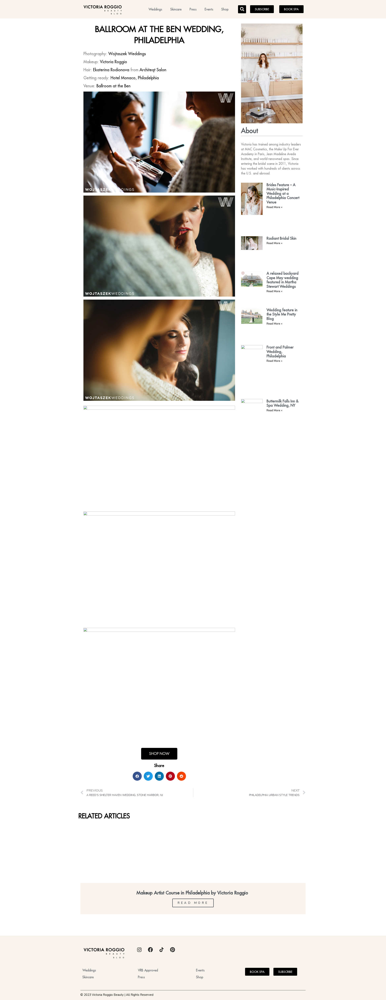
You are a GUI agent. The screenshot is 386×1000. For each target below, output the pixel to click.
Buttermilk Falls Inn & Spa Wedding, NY (283, 403)
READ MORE (193, 903)
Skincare (176, 9)
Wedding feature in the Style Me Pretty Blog (282, 314)
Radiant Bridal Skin (281, 238)
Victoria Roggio (113, 61)
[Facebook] (150, 950)
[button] (242, 9)
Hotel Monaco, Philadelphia (135, 77)
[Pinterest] (172, 950)
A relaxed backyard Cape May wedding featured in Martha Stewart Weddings (283, 280)
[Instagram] (139, 950)
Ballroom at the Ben (113, 85)
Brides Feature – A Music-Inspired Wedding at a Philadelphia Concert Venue (283, 193)
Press (193, 9)
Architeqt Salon (153, 69)
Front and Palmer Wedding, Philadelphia (280, 351)
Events (209, 9)
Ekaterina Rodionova (111, 69)
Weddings (155, 9)
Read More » (274, 207)
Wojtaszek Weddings (127, 53)
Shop (225, 9)
